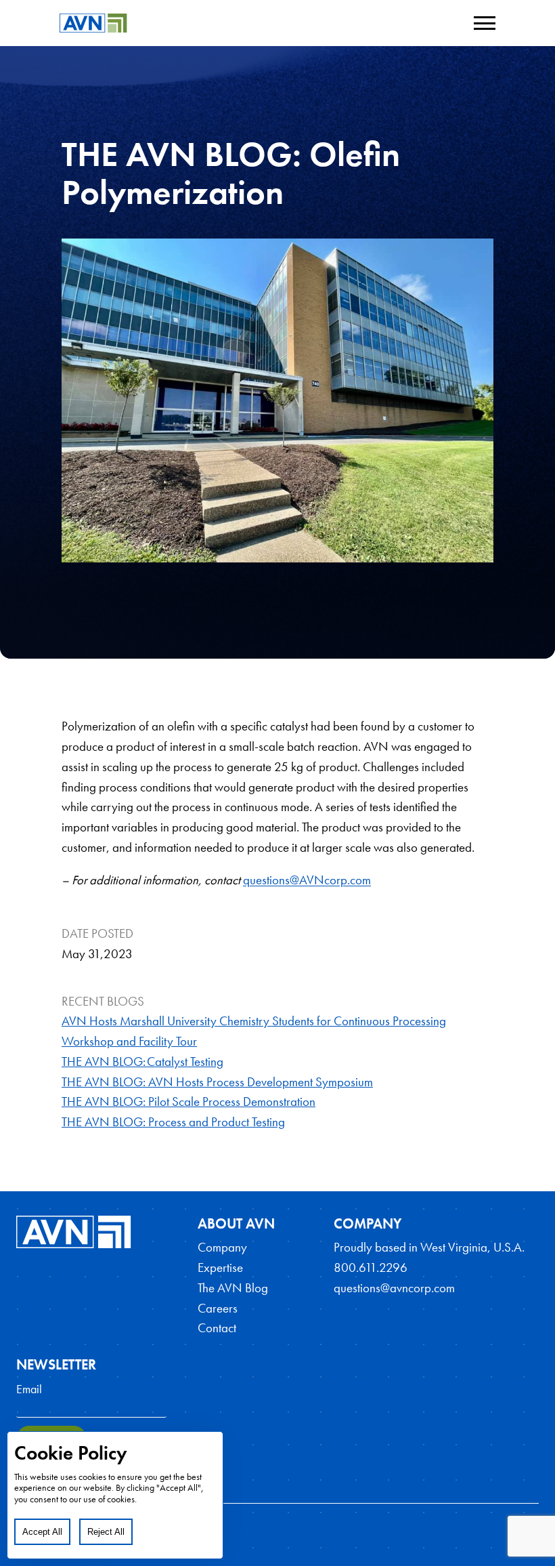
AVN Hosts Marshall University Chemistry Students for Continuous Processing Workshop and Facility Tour (254, 1031)
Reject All (106, 1532)
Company (222, 1247)
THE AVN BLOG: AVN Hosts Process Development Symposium (217, 1082)
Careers (218, 1308)
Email (29, 1389)
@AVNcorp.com (330, 880)
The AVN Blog (233, 1288)
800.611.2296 (370, 1268)
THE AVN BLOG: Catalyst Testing (142, 1062)
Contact (217, 1328)
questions (266, 880)
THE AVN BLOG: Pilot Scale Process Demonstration (188, 1102)
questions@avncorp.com (394, 1288)
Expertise (220, 1268)
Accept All (42, 1532)
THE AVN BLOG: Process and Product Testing (173, 1122)
